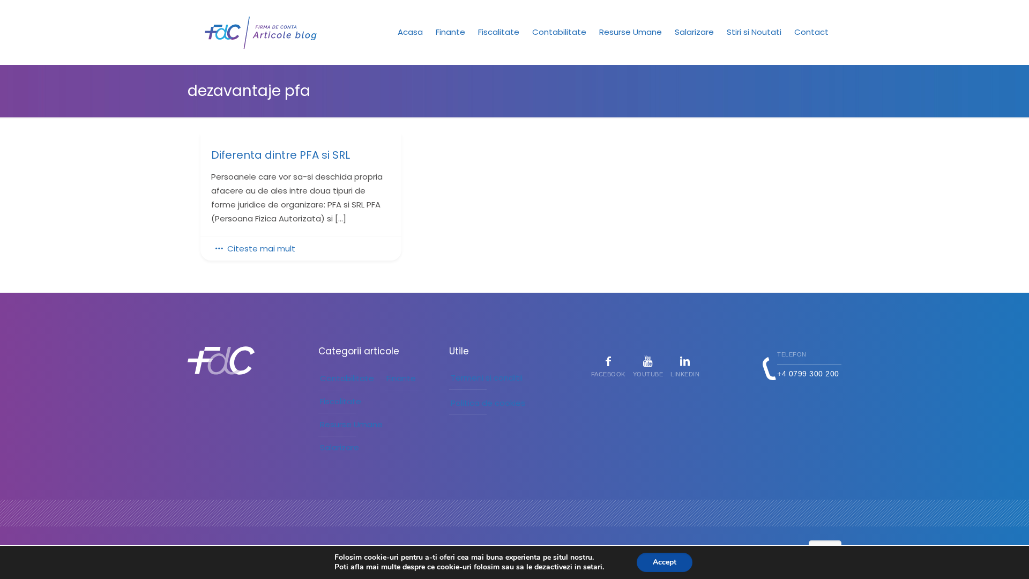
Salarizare (339, 447)
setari (592, 567)
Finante (401, 378)
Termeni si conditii (487, 377)
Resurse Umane (351, 424)
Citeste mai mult (261, 248)
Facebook (608, 374)
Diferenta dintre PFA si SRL (280, 155)
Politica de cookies (488, 403)
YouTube (648, 374)
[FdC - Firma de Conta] (261, 32)
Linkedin (684, 374)
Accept (664, 562)
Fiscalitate (340, 401)
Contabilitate (347, 378)
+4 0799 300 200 (808, 373)
